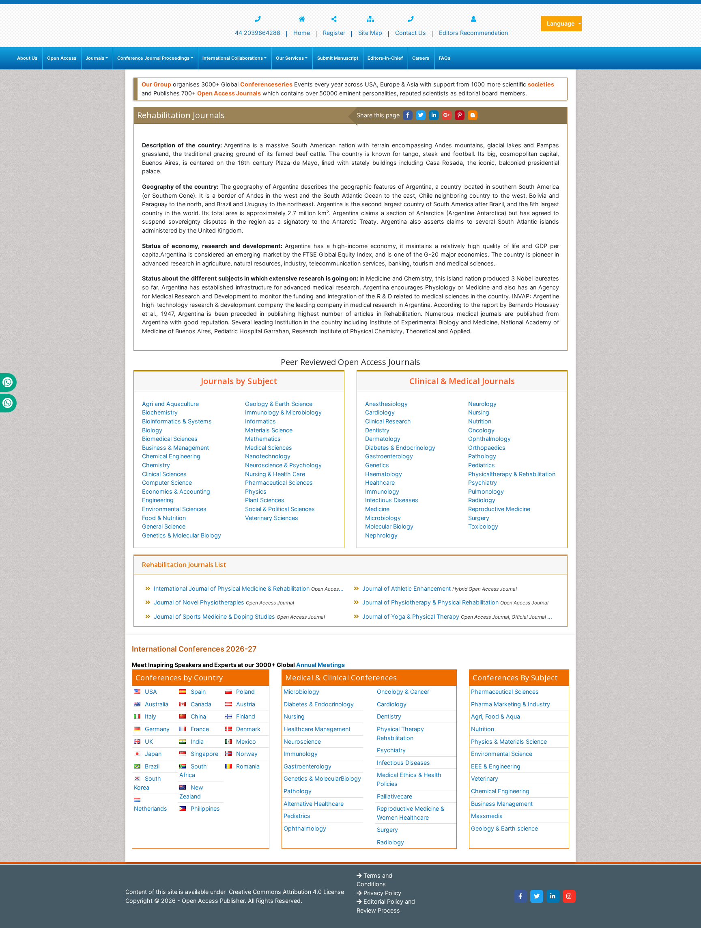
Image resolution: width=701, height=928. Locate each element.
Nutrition (479, 421)
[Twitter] (536, 896)
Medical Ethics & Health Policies (409, 779)
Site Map (370, 32)
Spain (197, 691)
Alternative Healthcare (314, 803)
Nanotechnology (267, 456)
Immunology (382, 491)
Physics (256, 491)
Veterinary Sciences (271, 517)
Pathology (482, 456)
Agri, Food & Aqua (495, 716)
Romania (247, 766)
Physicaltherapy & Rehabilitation (511, 473)
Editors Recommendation (473, 32)
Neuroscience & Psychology (283, 465)
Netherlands (150, 808)
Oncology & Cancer (403, 691)
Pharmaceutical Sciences (279, 482)
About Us (27, 58)
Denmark (247, 728)
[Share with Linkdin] (434, 115)
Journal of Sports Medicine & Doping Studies (239, 616)
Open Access (61, 58)
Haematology (383, 473)
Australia (155, 704)
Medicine (377, 508)
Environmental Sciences (174, 508)
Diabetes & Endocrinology (400, 447)
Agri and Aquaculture (170, 403)
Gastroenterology (389, 456)
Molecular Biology (389, 526)
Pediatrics (481, 465)
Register (334, 32)
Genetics (377, 465)
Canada (200, 704)
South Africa (192, 771)
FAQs (444, 58)
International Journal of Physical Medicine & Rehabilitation (252, 588)
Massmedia (487, 815)
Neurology (482, 403)
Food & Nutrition (164, 517)
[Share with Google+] (447, 115)
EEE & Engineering (495, 766)
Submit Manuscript (337, 58)
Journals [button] (95, 58)
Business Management (502, 803)
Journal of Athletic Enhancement (439, 588)
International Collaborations (232, 58)
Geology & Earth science (504, 828)
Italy (149, 716)
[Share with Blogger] (472, 115)
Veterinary (484, 778)
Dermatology (382, 438)
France (199, 728)
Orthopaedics (486, 447)
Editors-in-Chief (385, 58)
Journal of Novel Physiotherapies (224, 602)
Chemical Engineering (171, 456)
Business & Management (175, 447)
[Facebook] (520, 896)
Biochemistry (160, 412)
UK (148, 741)
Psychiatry (482, 482)
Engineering (158, 499)
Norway (246, 753)
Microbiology (383, 517)
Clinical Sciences (164, 473)
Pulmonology (486, 491)
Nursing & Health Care (275, 473)
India (196, 741)
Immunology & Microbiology (283, 412)
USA (150, 691)
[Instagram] (569, 896)
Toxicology (483, 526)
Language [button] (561, 23)
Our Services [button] (290, 58)
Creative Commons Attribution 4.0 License (285, 891)
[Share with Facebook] (408, 115)
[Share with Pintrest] (459, 115)
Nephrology (381, 535)
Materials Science (268, 430)
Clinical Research (388, 421)
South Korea (147, 783)
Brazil (151, 766)
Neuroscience (302, 741)
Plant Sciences (264, 499)
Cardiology (380, 412)
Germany (156, 728)
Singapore (203, 753)
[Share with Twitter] (421, 115)
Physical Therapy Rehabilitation (400, 733)
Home (301, 32)
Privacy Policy (381, 892)
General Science (163, 526)
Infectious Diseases (391, 499)
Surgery (478, 517)
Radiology (481, 499)
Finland (244, 716)
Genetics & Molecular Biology (181, 535)
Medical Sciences (268, 447)
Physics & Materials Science (509, 741)
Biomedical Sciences (170, 438)
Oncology (481, 430)
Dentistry (377, 430)
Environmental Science (501, 753)
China (197, 716)
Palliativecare (394, 796)
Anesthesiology (386, 403)
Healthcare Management (317, 728)
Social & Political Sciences (280, 508)
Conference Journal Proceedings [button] (153, 58)
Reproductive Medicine (499, 508)
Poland (244, 691)
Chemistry (156, 465)
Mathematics (263, 438)
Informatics (260, 421)
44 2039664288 (257, 32)
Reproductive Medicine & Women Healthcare (410, 813)
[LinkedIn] (552, 896)
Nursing (478, 412)
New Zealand (191, 792)
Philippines (204, 808)
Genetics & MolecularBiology (322, 778)
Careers (420, 58)
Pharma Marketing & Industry (510, 704)
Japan (152, 753)
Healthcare (380, 482)
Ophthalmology (489, 438)
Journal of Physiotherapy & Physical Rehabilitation (455, 602)
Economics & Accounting (176, 491)
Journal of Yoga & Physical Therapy (460, 616)
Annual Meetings (320, 664)
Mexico (245, 741)
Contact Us (410, 32)
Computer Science (167, 482)
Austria (244, 704)
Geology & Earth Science (278, 403)
